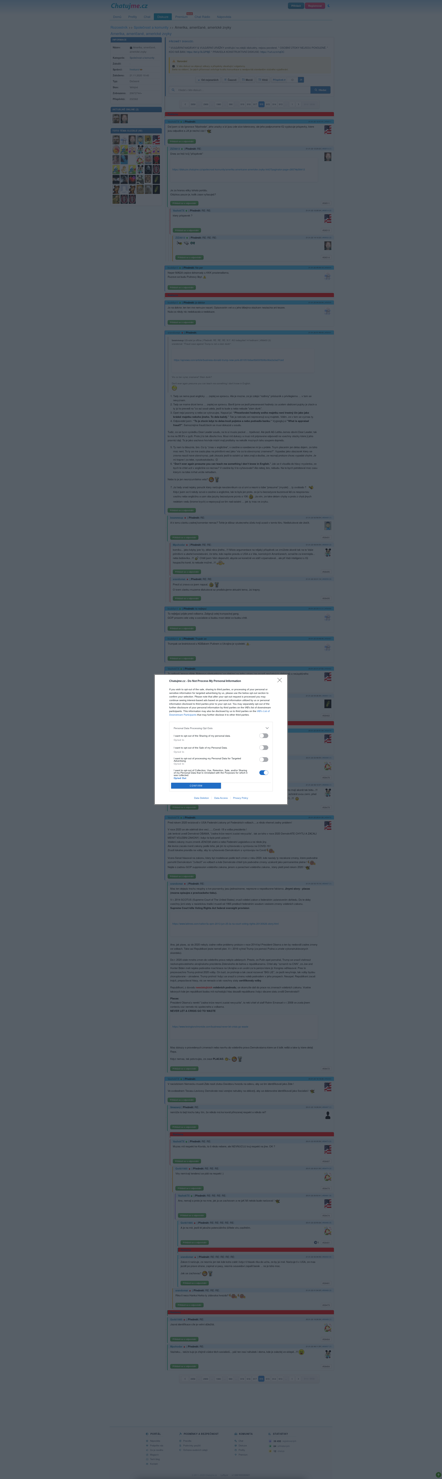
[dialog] (221, 739)
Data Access (221, 798)
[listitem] (221, 728)
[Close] (280, 681)
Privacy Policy (240, 798)
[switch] (263, 735)
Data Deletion (201, 798)
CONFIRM (196, 785)
